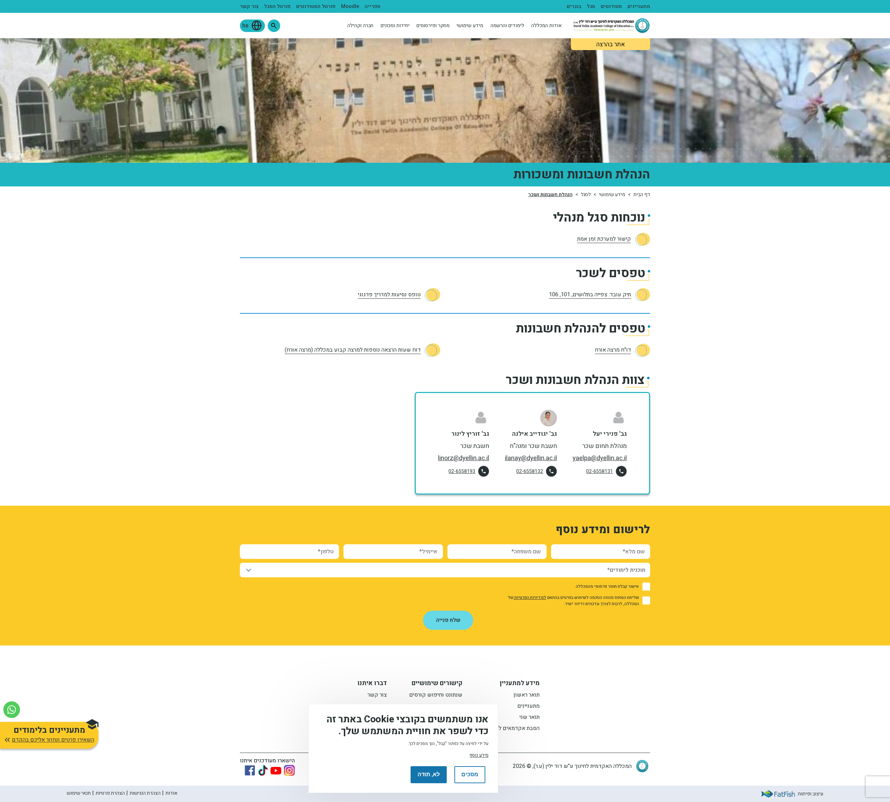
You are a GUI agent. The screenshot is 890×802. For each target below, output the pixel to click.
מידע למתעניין (520, 684)
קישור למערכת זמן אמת (604, 239)
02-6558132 (529, 471)
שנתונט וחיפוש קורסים (435, 695)
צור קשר (249, 6)
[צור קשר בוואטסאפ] (12, 710)
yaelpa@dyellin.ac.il (600, 458)
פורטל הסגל (277, 6)
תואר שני (529, 717)
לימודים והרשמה (507, 25)
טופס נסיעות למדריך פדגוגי (389, 294)
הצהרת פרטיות (110, 793)
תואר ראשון (526, 695)
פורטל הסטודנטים (315, 6)
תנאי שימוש (79, 793)
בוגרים (574, 6)
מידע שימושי (469, 25)
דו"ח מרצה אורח (613, 350)
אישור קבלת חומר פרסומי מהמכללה (607, 586)
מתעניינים (639, 6)
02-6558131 (599, 471)
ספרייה (372, 6)
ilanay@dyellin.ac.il (531, 458)
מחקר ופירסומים (433, 25)
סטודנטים (611, 6)
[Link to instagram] (289, 770)
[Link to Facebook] (250, 770)
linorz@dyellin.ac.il (463, 458)
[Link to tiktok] (263, 770)
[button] (274, 25)
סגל (591, 6)
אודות (171, 793)
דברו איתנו (372, 684)
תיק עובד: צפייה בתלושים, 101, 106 (590, 294)
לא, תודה (429, 774)
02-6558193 (461, 471)
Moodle (350, 6)
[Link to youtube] (275, 770)
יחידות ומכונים (395, 25)
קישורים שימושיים (437, 684)
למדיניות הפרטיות (529, 597)
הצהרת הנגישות (145, 793)
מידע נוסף (479, 755)
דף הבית (641, 194)
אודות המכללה (546, 25)
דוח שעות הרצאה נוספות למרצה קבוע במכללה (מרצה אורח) (353, 350)
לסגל (586, 194)
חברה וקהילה (360, 25)
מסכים (469, 774)
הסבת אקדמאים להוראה (512, 728)
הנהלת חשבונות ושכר (550, 194)
